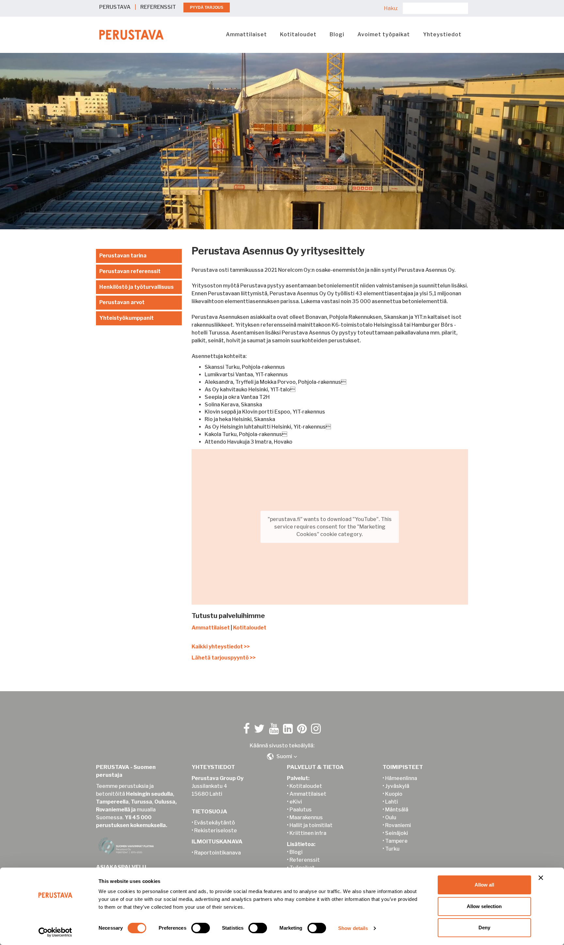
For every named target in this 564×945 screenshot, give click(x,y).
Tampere (396, 841)
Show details (353, 928)
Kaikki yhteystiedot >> (221, 647)
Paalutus (301, 810)
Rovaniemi (398, 825)
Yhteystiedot (442, 34)
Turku (392, 849)
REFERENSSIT (158, 7)
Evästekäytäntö (214, 823)
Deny (484, 927)
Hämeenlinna (401, 778)
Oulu (390, 817)
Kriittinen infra (308, 833)
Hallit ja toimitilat (311, 825)
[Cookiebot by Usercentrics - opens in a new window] (55, 932)
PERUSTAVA (115, 7)
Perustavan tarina (123, 256)
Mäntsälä (396, 810)
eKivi (296, 802)
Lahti (391, 802)
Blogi (337, 34)
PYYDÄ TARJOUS (206, 7)
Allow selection (484, 906)
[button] (282, 756)
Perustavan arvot (122, 302)
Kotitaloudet (298, 34)
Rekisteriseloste (215, 830)
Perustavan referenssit (130, 271)
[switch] (200, 928)
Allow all (484, 885)
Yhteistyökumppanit (126, 318)
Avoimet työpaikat (383, 34)
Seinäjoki (396, 833)
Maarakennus (306, 817)
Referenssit (305, 860)
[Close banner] (541, 877)
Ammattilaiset (246, 34)
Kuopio (393, 794)
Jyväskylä (397, 786)
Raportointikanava (217, 853)
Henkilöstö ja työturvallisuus (136, 287)
